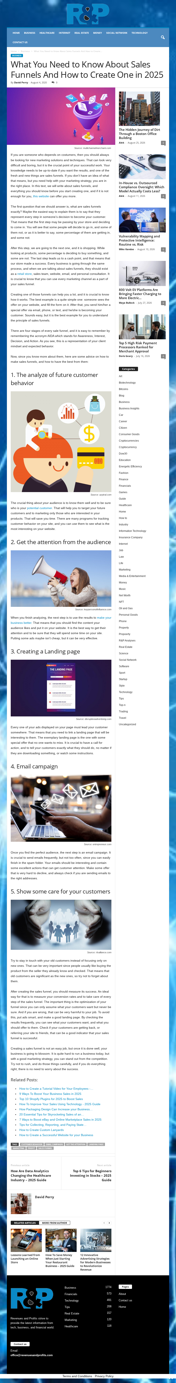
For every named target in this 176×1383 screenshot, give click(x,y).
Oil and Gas (126, 608)
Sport (122, 672)
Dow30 (123, 453)
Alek (121, 142)
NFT (121, 601)
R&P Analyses (127, 640)
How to (123, 518)
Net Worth (124, 595)
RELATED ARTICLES (25, 1222)
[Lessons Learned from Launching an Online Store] (26, 1240)
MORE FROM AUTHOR (54, 1222)
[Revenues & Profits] (88, 13)
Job (121, 550)
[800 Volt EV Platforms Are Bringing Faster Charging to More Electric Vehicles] (142, 273)
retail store (24, 273)
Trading (123, 711)
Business (29, 32)
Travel (122, 717)
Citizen (123, 427)
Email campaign (54, 1144)
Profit (31, 1148)
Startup (123, 679)
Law (121, 556)
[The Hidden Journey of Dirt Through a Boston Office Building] (142, 109)
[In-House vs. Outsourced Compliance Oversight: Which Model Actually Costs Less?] (142, 166)
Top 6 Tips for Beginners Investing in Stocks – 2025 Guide (90, 1175)
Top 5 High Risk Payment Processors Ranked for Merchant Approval (138, 347)
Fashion (123, 472)
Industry (123, 524)
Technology (140, 32)
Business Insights (129, 408)
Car (121, 414)
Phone (123, 621)
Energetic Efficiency (130, 466)
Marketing (124, 569)
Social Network (116, 32)
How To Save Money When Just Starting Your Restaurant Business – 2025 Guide (60, 1260)
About (122, 1294)
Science (123, 653)
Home (16, 32)
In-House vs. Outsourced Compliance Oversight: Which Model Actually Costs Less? (141, 187)
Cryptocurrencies (129, 440)
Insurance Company (131, 537)
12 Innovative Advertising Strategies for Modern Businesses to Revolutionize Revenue (95, 1262)
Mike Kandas (126, 249)
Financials (125, 485)
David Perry (21, 82)
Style (122, 685)
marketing (18, 1148)
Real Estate (81, 32)
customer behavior (31, 1144)
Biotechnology (127, 382)
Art (120, 376)
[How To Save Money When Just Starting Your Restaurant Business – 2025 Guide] (61, 1240)
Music (122, 589)
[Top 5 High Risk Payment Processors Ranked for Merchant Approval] (142, 326)
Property (124, 627)
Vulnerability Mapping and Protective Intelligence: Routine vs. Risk (139, 240)
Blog (121, 395)
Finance (123, 479)
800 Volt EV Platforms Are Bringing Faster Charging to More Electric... (140, 294)
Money (97, 32)
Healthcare (47, 32)
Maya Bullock (127, 302)
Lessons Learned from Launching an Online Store (25, 1258)
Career (123, 421)
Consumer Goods (129, 434)
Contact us (20, 42)
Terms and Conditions (77, 1376)
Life (121, 563)
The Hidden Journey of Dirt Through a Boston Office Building (139, 133)
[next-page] (109, 1223)
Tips (121, 698)
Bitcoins (123, 389)
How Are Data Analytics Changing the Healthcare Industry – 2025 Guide (31, 1175)
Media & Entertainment (132, 576)
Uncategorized (127, 724)
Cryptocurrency (128, 447)
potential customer (39, 508)
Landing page (96, 1144)
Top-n (122, 705)
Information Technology (132, 530)
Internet (64, 32)
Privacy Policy (104, 1376)
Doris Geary (126, 356)
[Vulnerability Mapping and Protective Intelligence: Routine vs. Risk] (142, 220)
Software (124, 666)
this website (41, 196)
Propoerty (124, 634)
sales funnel (45, 1148)
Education (125, 460)
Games (123, 492)
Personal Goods (128, 614)
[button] (162, 37)
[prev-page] (104, 1223)
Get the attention (75, 1144)
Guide (122, 498)
